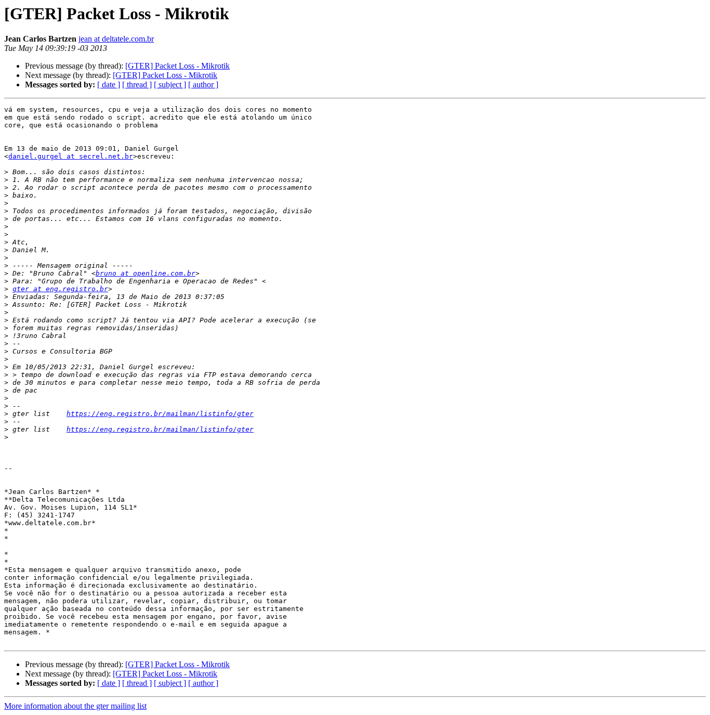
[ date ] (108, 84)
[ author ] (203, 84)
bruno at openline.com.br (145, 273)
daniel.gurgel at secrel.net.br (70, 156)
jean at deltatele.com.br (116, 38)
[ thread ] (137, 84)
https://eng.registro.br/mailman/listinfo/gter (160, 414)
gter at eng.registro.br (60, 289)
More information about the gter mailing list (75, 705)
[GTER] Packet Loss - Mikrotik (177, 65)
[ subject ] (170, 84)
